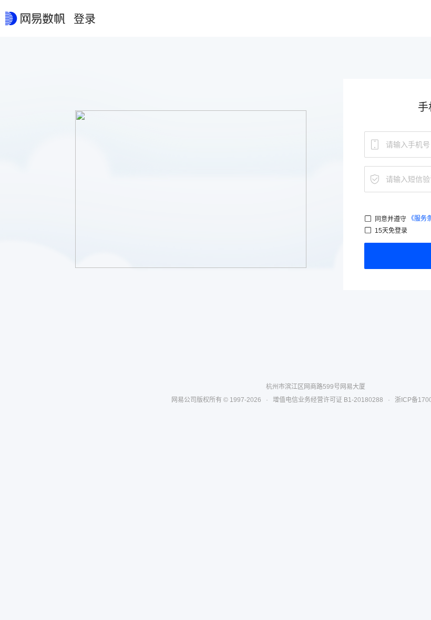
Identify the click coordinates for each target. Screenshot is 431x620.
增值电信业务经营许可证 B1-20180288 (328, 400)
